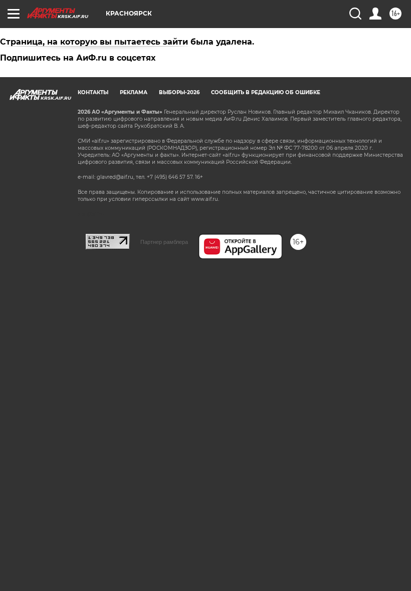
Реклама (133, 92)
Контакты (93, 92)
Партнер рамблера (164, 242)
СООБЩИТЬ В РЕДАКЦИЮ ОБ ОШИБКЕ (265, 92)
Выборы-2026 (179, 92)
